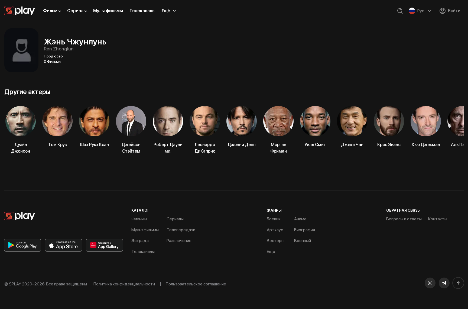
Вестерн (275, 240)
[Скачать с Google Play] (22, 245)
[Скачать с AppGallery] (104, 245)
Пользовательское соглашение (196, 284)
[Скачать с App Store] (63, 245)
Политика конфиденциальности (124, 284)
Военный (302, 240)
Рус (420, 10)
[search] (400, 10)
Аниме (300, 218)
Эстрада (140, 240)
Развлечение (179, 240)
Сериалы (77, 10)
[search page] (400, 10)
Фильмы (52, 10)
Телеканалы (142, 10)
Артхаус (275, 229)
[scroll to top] (458, 283)
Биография (304, 229)
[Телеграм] (444, 283)
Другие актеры (27, 92)
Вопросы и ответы (404, 218)
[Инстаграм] (430, 283)
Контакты (437, 218)
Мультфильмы (108, 10)
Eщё (166, 10)
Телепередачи (181, 229)
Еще (271, 251)
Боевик (274, 218)
